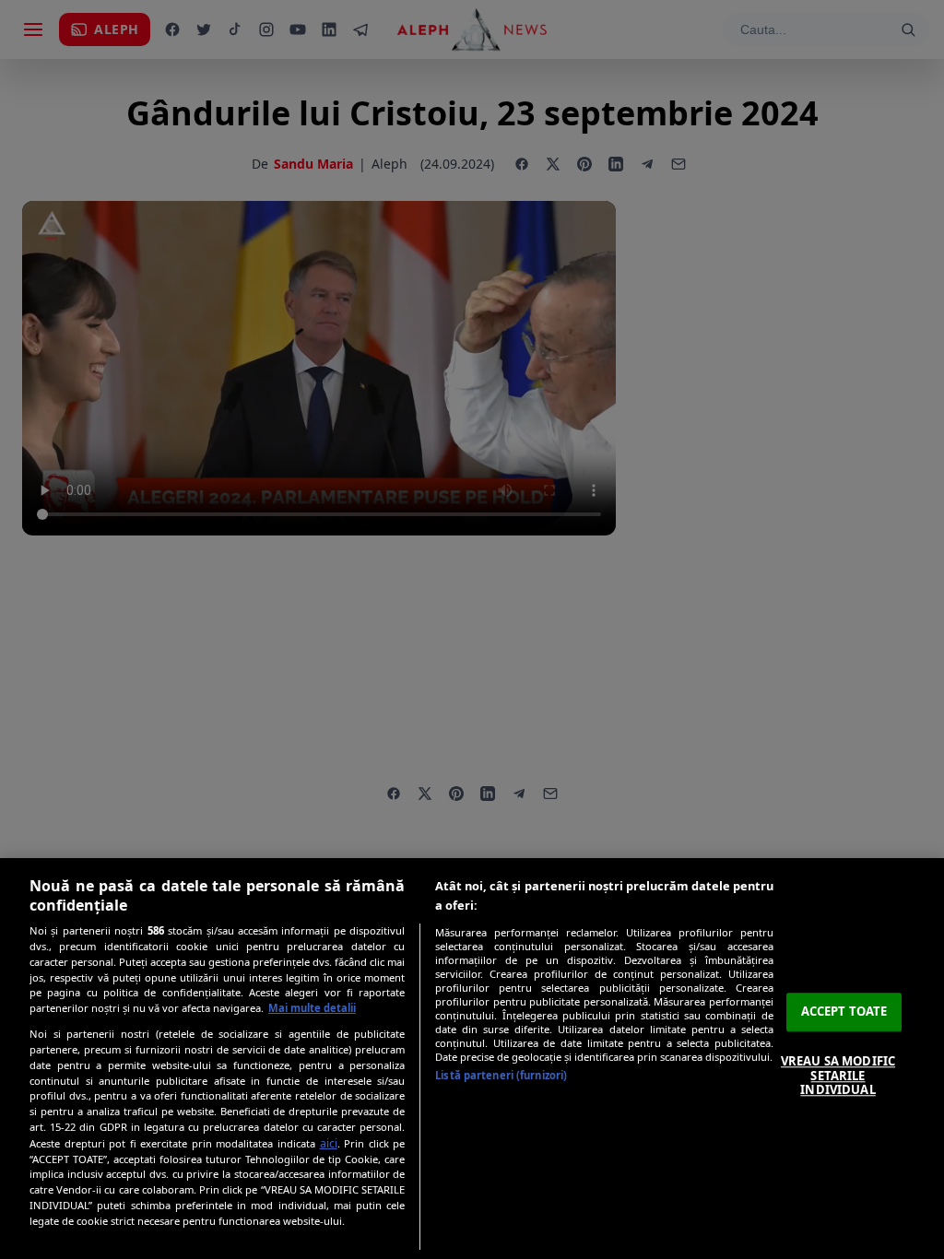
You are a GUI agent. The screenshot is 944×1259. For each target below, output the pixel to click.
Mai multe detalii (312, 1008)
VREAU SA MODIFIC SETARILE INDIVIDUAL (838, 1075)
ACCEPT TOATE (844, 1012)
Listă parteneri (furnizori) (501, 1075)
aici (328, 1143)
